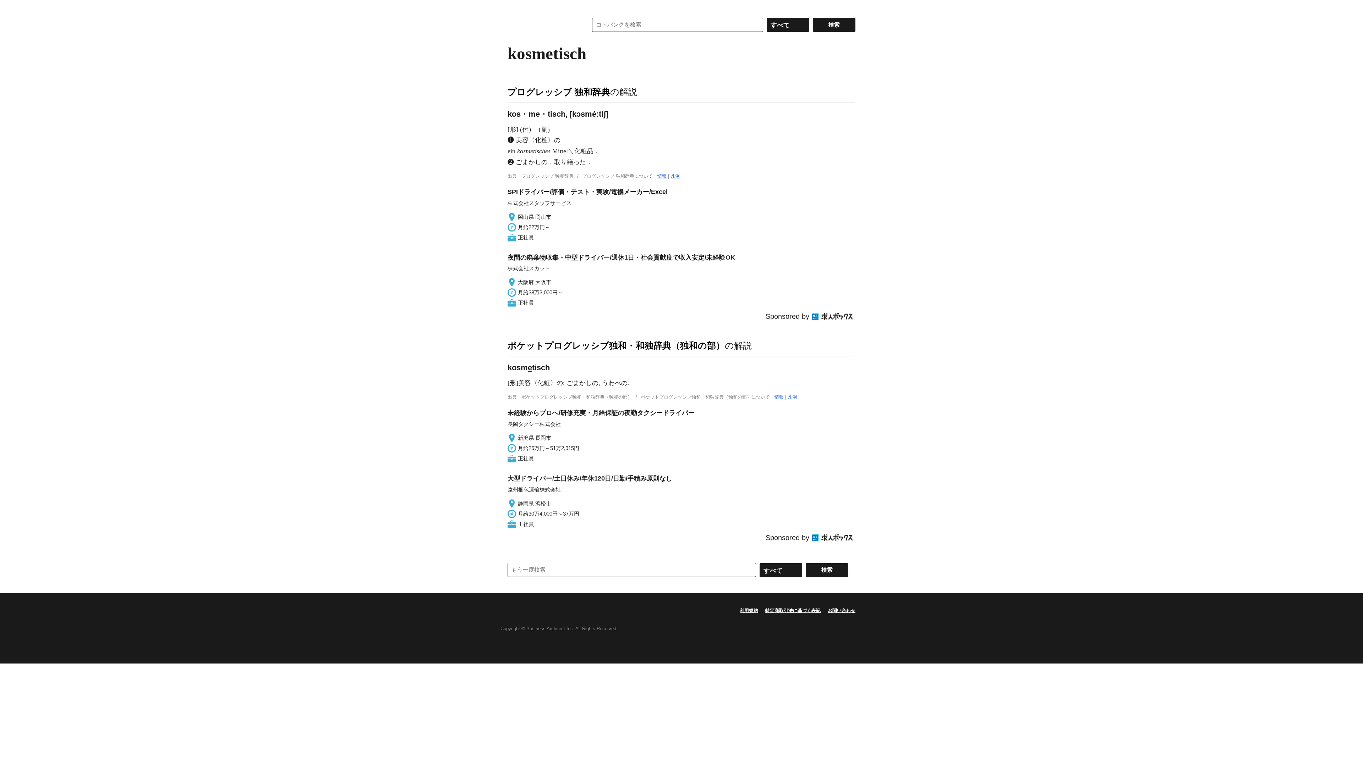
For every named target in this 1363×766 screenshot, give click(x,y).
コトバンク (543, 25)
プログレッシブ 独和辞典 (559, 92)
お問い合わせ (841, 610)
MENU (515, 7)
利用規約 (749, 610)
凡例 (675, 176)
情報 (662, 176)
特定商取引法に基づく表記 (793, 610)
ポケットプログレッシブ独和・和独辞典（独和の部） (616, 345)
